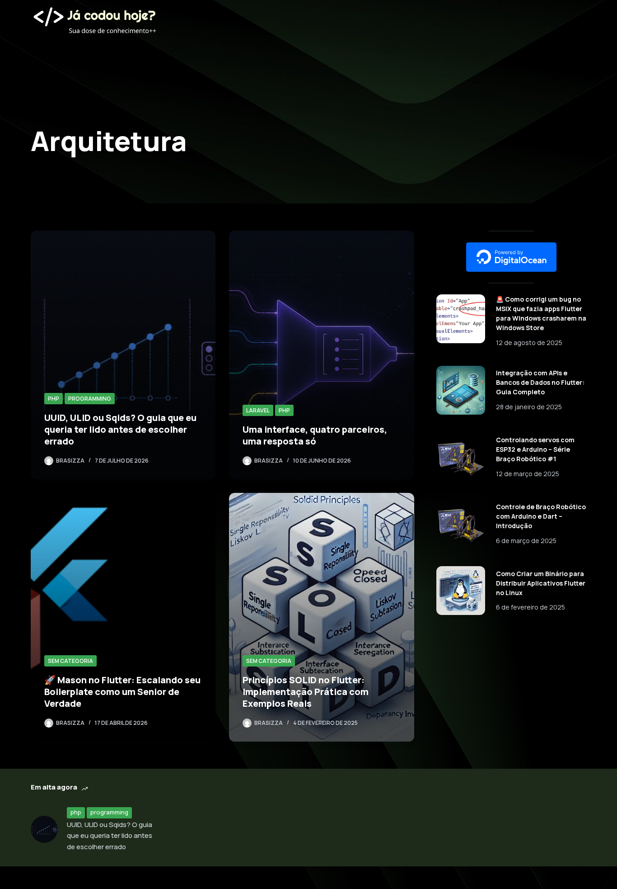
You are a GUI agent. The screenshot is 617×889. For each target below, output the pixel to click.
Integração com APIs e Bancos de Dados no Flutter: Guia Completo (540, 382)
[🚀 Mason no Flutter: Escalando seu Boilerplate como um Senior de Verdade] (123, 617)
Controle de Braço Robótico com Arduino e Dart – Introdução (541, 516)
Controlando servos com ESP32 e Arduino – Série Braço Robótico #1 (535, 449)
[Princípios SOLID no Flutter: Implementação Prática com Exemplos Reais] (321, 617)
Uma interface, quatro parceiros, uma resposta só (315, 435)
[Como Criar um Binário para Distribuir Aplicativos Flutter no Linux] (460, 590)
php (53, 398)
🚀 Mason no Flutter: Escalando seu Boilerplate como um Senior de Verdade (122, 691)
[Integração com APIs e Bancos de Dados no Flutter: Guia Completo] (460, 390)
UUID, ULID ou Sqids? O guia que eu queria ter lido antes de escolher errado (120, 429)
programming (89, 398)
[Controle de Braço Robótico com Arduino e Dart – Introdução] (460, 523)
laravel (258, 410)
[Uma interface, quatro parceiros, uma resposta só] (321, 355)
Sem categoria (70, 661)
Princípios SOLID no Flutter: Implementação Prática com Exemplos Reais (306, 691)
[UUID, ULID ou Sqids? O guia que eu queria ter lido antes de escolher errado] (123, 355)
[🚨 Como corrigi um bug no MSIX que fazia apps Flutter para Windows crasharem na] (460, 318)
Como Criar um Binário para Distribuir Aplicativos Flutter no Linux (540, 583)
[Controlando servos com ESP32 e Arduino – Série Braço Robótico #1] (460, 457)
